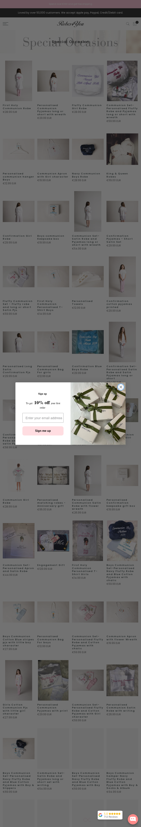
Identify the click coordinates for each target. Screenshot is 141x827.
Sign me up (43, 430)
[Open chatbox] (133, 819)
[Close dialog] (121, 387)
